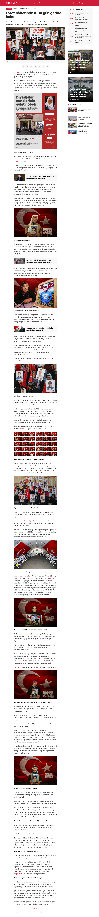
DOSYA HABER (51, 3)
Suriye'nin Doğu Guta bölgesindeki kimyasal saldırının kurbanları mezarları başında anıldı (80, 65)
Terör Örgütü (40, 912)
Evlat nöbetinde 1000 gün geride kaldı (84, 110)
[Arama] (80, 3)
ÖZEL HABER (42, 3)
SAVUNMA (30, 3)
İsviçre (47, 592)
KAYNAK (15, 8)
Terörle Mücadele (50, 912)
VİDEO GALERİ (75, 99)
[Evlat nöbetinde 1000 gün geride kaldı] (72, 110)
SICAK (23, 3)
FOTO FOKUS (75, 72)
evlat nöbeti (18, 161)
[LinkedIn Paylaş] (35, 66)
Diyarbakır (17, 72)
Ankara (41, 583)
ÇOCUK (36, 3)
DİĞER (58, 3)
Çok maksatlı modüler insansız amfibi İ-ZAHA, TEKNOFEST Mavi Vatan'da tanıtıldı (80, 93)
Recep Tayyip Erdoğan (31, 521)
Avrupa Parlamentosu (21, 576)
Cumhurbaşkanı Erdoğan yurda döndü (84, 118)
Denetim (52, 578)
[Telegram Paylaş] (39, 66)
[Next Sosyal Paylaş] (23, 66)
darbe (39, 466)
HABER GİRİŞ (23, 8)
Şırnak (21, 429)
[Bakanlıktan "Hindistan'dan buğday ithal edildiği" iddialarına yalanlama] (72, 125)
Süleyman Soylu (19, 874)
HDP (47, 72)
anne (53, 81)
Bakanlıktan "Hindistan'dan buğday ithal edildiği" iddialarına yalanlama (85, 125)
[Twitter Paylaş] (31, 66)
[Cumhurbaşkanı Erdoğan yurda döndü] (72, 118)
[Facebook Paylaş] (27, 66)
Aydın (45, 882)
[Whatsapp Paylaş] (43, 66)
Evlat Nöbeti (27, 912)
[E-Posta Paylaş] (47, 66)
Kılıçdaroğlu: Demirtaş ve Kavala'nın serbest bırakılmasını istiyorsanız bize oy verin (85, 132)
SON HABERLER (77, 10)
